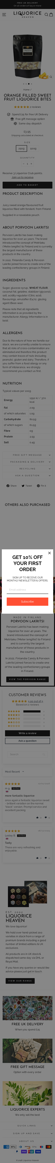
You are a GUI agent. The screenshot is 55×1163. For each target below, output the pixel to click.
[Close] (49, 553)
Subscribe (27, 601)
